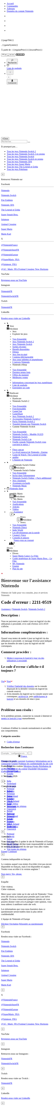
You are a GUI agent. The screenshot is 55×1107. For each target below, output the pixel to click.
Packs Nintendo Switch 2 (23, 421)
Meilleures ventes (20, 377)
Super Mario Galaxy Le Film (25, 556)
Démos (15, 352)
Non (9, 681)
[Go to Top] (27, 573)
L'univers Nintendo (21, 362)
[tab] (27, 756)
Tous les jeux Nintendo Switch (20, 156)
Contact (17, 771)
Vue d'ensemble (19, 339)
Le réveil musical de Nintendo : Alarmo (30, 452)
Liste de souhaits (19, 385)
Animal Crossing (8, 224)
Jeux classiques (19, 480)
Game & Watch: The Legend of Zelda (29, 455)
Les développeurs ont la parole (26, 532)
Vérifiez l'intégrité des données (20, 686)
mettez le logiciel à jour (11, 718)
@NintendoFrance (9, 245)
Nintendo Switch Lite (22, 439)
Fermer (4, 851)
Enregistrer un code (21, 387)
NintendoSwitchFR (9, 296)
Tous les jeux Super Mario (18, 164)
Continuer (12, 851)
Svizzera (10, 821)
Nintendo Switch (8, 195)
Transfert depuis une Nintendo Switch (29, 424)
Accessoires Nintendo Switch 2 (26, 419)
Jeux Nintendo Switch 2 (23, 341)
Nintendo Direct (19, 527)
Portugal (10, 788)
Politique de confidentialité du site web (35, 763)
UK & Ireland (13, 801)
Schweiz (10, 816)
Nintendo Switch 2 (36, 609)
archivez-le (23, 696)
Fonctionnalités (19, 409)
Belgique (11, 793)
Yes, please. (17, 874)
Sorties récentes (19, 347)
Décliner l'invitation (10, 924)
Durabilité (32, 769)
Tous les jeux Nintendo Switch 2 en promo (26, 154)
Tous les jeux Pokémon (17, 169)
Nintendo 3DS (7, 205)
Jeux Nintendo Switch (22, 344)
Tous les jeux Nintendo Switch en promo (25, 159)
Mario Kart (6, 234)
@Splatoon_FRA (9, 264)
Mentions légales (31, 766)
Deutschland (12, 796)
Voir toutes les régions (16, 806)
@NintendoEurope (9, 254)
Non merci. (6, 874)
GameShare (17, 414)
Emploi (15, 566)
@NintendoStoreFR (10, 250)
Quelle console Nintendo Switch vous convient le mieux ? (29, 443)
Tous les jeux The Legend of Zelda (22, 167)
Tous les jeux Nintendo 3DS (19, 161)
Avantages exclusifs (21, 483)
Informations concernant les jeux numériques (32, 382)
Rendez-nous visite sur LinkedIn (15, 318)
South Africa (12, 804)
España (10, 773)
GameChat (17, 411)
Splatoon (5, 219)
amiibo (15, 457)
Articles (15, 507)
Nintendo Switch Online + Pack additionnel (31, 478)
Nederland (11, 783)
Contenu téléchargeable (22, 357)
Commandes (12, 6)
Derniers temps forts (21, 372)
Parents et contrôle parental (13, 761)
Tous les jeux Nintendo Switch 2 (21, 151)
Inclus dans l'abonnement (23, 475)
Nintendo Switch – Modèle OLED (27, 434)
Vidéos (15, 509)
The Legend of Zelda (10, 210)
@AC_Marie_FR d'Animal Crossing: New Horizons (24, 269)
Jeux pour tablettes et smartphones (27, 359)
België (10, 811)
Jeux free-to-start (19, 354)
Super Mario (6, 229)
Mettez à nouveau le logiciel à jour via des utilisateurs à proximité (25, 659)
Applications (18, 504)
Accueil (10, 3)
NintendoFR (6, 291)
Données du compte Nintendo (20, 11)
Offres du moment (20, 375)
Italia (9, 781)
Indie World (17, 530)
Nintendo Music (19, 486)
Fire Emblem (7, 200)
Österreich (11, 829)
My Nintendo (18, 563)
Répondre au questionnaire (31, 924)
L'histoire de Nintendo (22, 460)
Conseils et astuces (20, 538)
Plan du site (17, 568)
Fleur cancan (18, 449)
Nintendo (5, 190)
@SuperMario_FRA (10, 259)
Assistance (6, 609)
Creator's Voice (19, 535)
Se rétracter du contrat (17, 769)
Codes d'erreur (13, 742)
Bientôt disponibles (20, 349)
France (10, 801)
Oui (3, 681)
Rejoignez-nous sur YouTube (14, 280)
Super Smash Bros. (9, 214)
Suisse (9, 839)
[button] (30, 326)
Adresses (11, 8)
